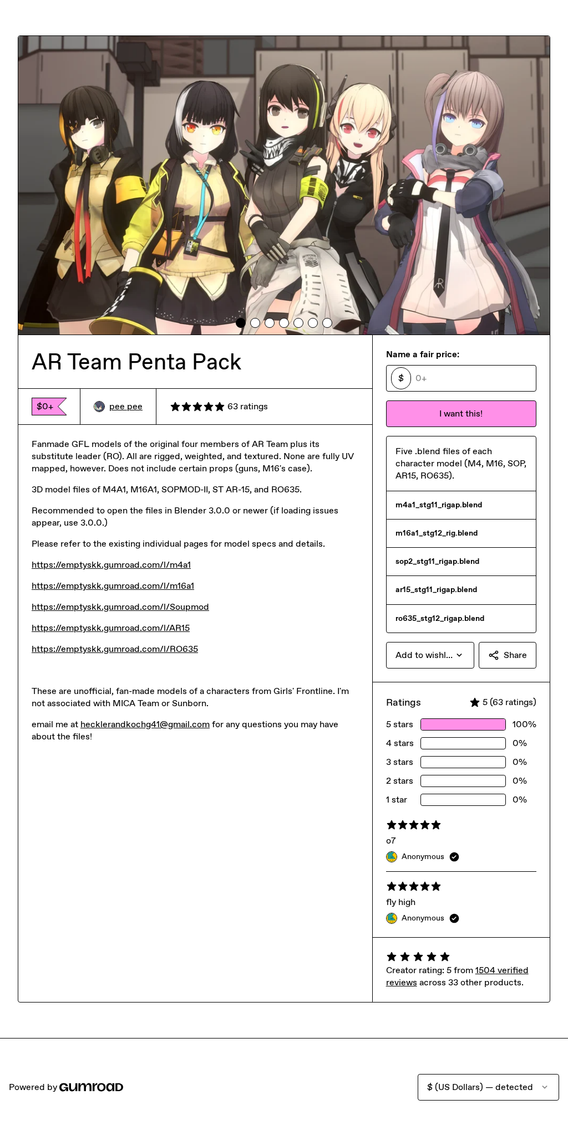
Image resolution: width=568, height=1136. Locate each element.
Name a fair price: (422, 354)
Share (515, 655)
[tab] (241, 323)
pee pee (126, 406)
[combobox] (430, 655)
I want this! (461, 413)
